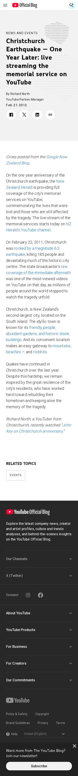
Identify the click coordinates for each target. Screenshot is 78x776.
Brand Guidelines (18, 723)
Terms (60, 723)
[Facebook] (40, 595)
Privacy (43, 723)
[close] (74, 745)
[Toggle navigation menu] (5, 5)
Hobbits (40, 352)
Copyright (42, 714)
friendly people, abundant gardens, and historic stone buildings (37, 333)
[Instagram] (28, 595)
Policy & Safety (17, 714)
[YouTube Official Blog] (25, 5)
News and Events (22, 33)
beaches (13, 352)
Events (15, 475)
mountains (61, 345)
